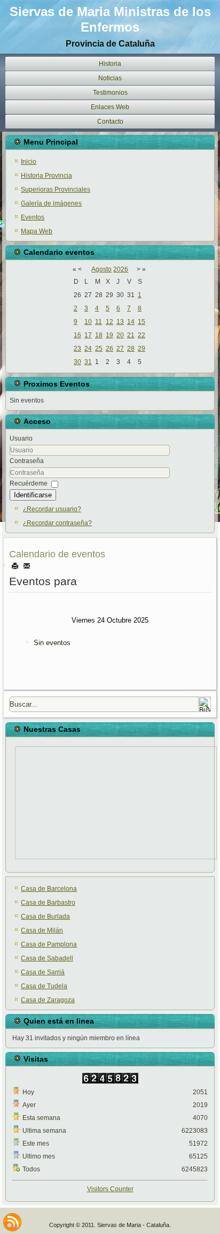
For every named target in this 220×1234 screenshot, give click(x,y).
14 (131, 321)
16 (77, 335)
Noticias (110, 78)
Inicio (28, 161)
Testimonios (110, 92)
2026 (120, 269)
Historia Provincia (46, 175)
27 (120, 348)
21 (131, 335)
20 (120, 335)
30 (77, 362)
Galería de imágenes (51, 203)
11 (98, 321)
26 (109, 348)
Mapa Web (36, 231)
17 (88, 335)
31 (88, 362)
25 (99, 348)
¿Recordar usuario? (52, 509)
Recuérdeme (29, 483)
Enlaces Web (110, 107)
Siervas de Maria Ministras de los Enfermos (110, 19)
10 (88, 321)
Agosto (101, 269)
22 (141, 335)
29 (141, 348)
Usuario (21, 438)
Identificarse (33, 495)
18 (99, 335)
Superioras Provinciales (55, 189)
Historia (110, 63)
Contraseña (27, 461)
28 (131, 348)
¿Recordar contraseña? (57, 523)
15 (141, 321)
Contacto (110, 121)
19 (109, 335)
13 (120, 321)
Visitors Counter (110, 1189)
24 (88, 348)
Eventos (32, 217)
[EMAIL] (26, 566)
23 (77, 348)
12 (109, 321)
